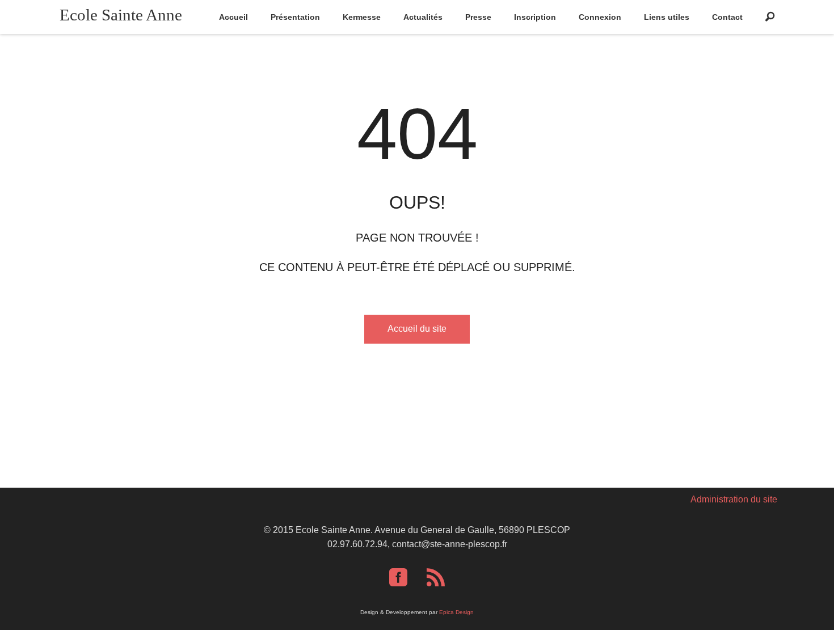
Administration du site (733, 499)
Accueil (233, 17)
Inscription (535, 17)
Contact (727, 17)
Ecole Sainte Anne (121, 15)
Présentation (295, 17)
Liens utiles (666, 17)
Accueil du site (417, 328)
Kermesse (362, 17)
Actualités (423, 17)
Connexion (600, 17)
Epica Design (456, 612)
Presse (478, 17)
